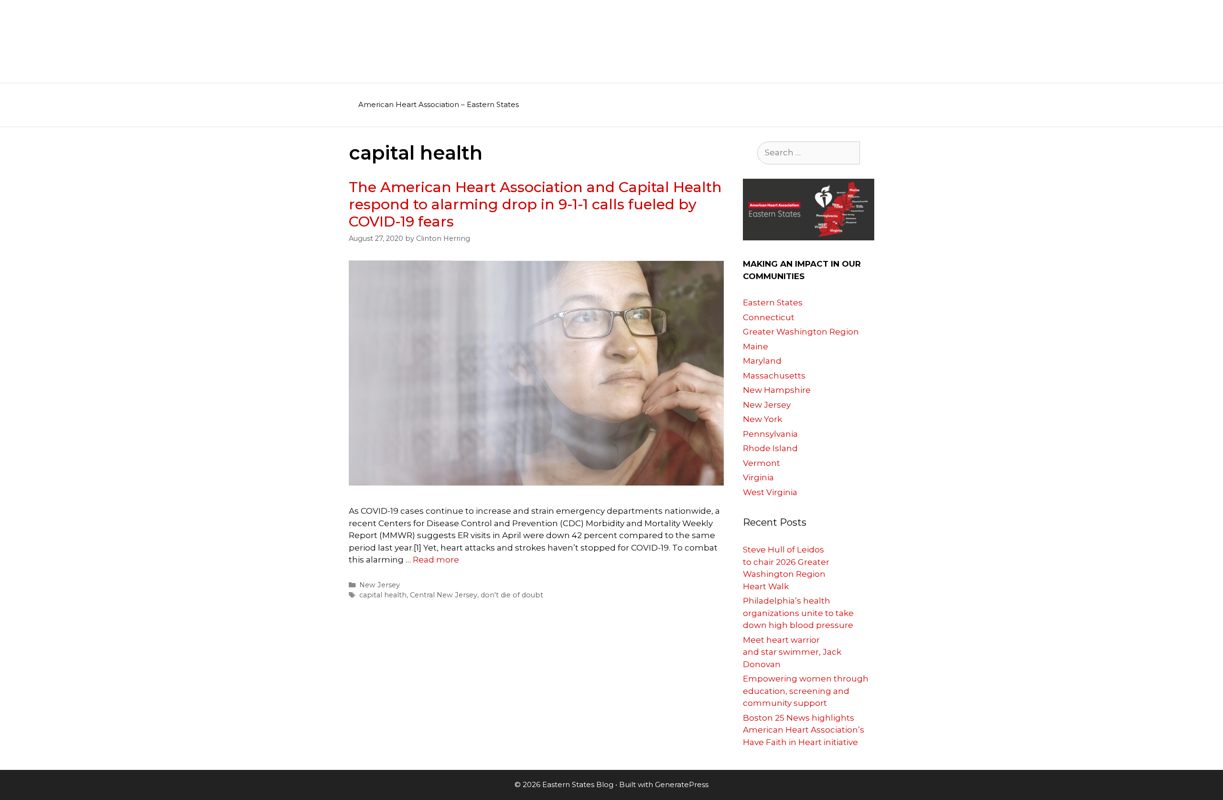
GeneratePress (681, 784)
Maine (755, 346)
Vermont (761, 463)
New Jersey (379, 585)
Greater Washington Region (801, 331)
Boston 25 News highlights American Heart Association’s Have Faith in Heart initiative (803, 730)
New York (762, 419)
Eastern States (773, 302)
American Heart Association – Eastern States (438, 104)
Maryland (762, 361)
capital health (383, 595)
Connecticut (768, 317)
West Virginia (770, 492)
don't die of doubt (512, 595)
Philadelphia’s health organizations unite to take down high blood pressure (798, 613)
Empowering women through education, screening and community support (806, 691)
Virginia (758, 477)
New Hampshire (777, 390)
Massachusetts (774, 375)
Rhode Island (770, 448)
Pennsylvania (770, 434)
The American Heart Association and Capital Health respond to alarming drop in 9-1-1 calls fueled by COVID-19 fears (535, 204)
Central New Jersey (443, 595)
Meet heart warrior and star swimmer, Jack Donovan (792, 652)
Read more (436, 559)
